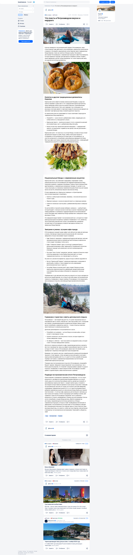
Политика (25, 552)
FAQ (29, 552)
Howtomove (47, 5)
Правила (31, 552)
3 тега (86, 443)
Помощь (24, 551)
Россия (52, 5)
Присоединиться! (25, 41)
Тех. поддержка (30, 551)
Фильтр (26, 14)
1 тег (87, 518)
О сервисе (20, 551)
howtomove (22, 2)
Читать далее (57, 472)
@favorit (50, 10)
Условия (35, 551)
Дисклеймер (20, 552)
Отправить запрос (104, 2)
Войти (112, 2)
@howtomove (51, 520)
